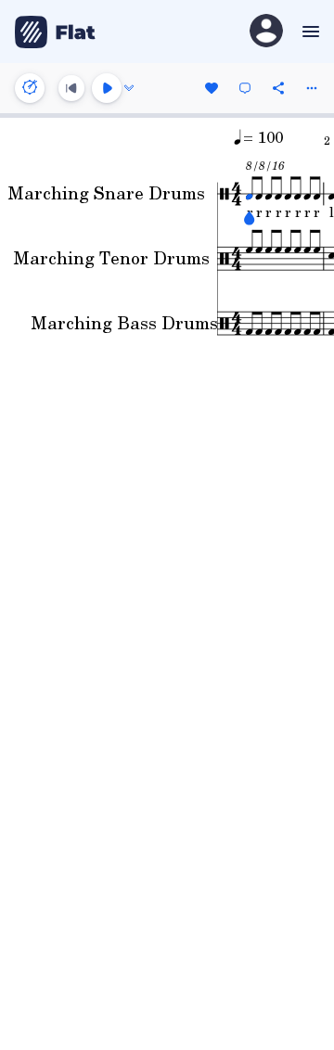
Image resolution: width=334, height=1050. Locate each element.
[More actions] (311, 88)
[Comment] (245, 88)
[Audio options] (129, 88)
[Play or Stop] (107, 88)
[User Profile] (266, 32)
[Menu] (308, 31)
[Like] (211, 88)
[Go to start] (71, 88)
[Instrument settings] (30, 88)
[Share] (278, 88)
